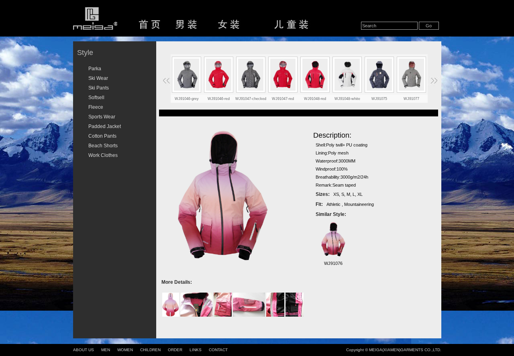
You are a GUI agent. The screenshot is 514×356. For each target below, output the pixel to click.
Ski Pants (98, 88)
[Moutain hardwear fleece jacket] (283, 75)
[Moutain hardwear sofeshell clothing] (219, 75)
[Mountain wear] (412, 75)
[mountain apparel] (187, 75)
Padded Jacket (104, 126)
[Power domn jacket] (251, 75)
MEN (105, 350)
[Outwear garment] (379, 75)
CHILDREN (150, 350)
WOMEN (125, 350)
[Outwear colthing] (347, 75)
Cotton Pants (102, 136)
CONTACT (218, 350)
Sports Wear (101, 117)
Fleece (95, 107)
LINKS (196, 350)
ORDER (175, 350)
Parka (94, 68)
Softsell (96, 97)
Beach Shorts (103, 146)
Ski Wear (98, 78)
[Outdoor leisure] (315, 75)
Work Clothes (103, 155)
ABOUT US (83, 350)
